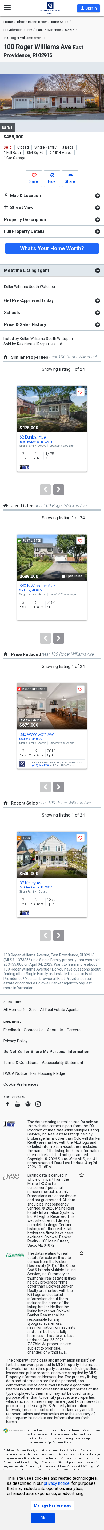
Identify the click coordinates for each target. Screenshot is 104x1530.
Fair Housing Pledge (47, 1073)
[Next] (58, 489)
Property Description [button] (25, 219)
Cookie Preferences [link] (20, 1084)
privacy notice (57, 1483)
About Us (55, 1029)
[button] (88, 8)
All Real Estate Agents (59, 1009)
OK (43, 1518)
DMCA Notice (15, 1073)
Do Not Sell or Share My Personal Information (46, 1051)
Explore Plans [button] (62, 1442)
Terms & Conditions (20, 1062)
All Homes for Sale (20, 1009)
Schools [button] (12, 312)
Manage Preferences (52, 1505)
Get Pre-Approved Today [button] (28, 300)
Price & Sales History (25, 324)
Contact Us (33, 1029)
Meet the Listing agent (26, 270)
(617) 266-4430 (40, 765)
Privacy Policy (15, 1040)
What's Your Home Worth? (52, 248)
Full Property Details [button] (24, 231)
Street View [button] (21, 207)
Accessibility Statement (62, 1062)
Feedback (11, 1030)
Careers (74, 1029)
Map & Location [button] (25, 195)
